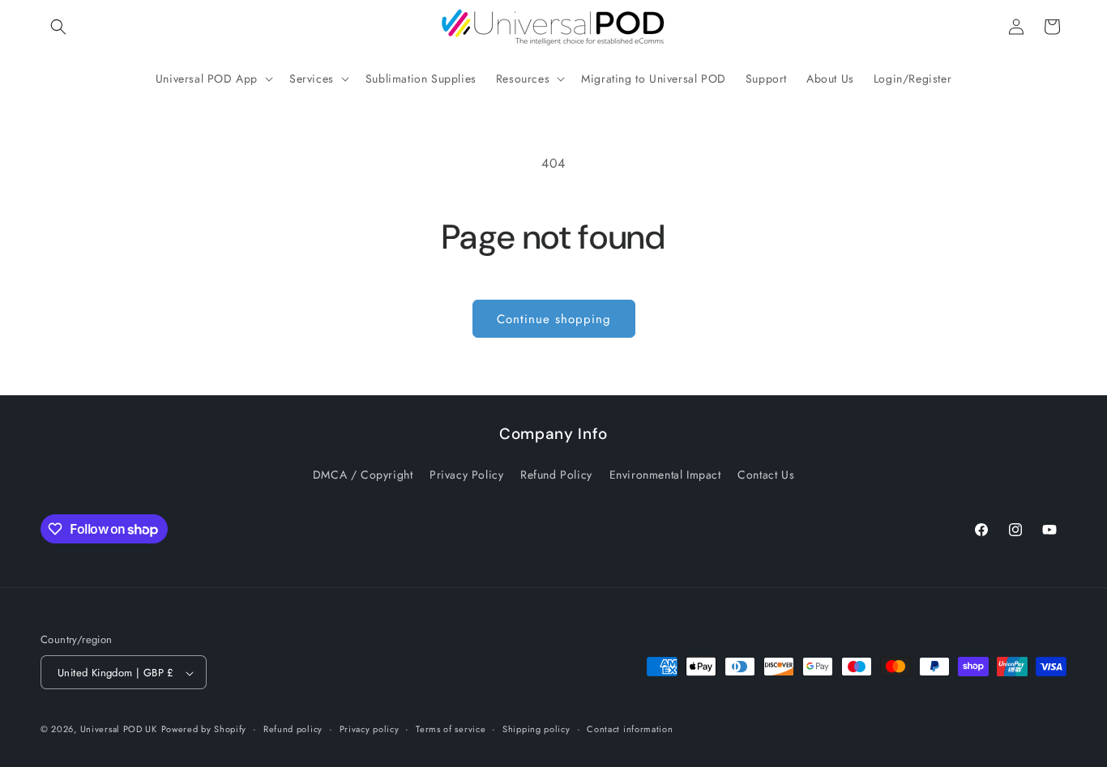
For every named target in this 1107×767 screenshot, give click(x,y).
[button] (58, 27)
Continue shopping (554, 319)
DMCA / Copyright (363, 474)
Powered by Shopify (204, 729)
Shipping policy (536, 728)
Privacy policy (370, 728)
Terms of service (450, 728)
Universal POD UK (118, 729)
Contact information (630, 728)
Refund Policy (556, 474)
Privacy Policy (466, 474)
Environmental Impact (665, 474)
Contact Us (765, 474)
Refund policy (293, 728)
